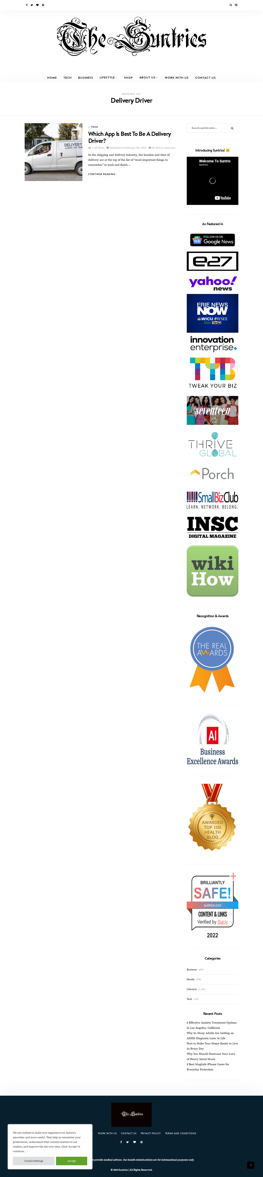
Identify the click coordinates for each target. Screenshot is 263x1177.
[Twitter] (32, 5)
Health (190, 979)
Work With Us (177, 77)
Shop (128, 77)
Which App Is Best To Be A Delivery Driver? (129, 137)
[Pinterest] (43, 5)
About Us (147, 77)
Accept (72, 1161)
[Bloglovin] (38, 5)
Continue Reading (102, 174)
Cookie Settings (33, 1161)
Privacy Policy (151, 1133)
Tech (67, 77)
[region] (50, 1146)
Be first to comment (163, 148)
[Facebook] (27, 5)
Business (85, 77)
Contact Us (205, 77)
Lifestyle (107, 77)
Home (52, 77)
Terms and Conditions (180, 1133)
